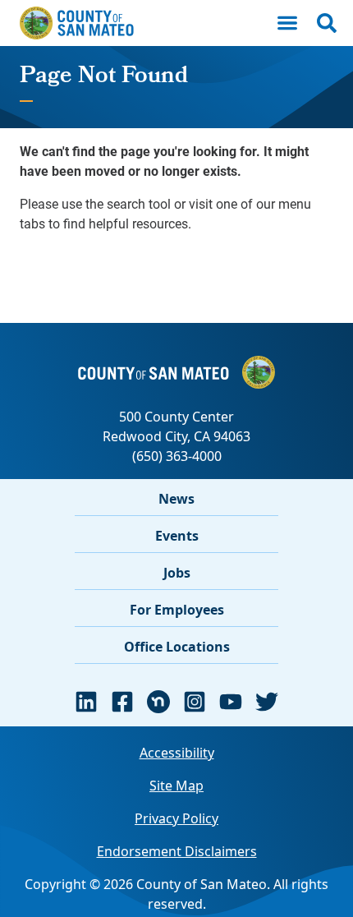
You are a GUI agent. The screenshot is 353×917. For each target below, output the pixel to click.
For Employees (177, 610)
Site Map (176, 785)
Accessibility (177, 753)
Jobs (176, 573)
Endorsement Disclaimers (177, 851)
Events (177, 536)
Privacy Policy (176, 818)
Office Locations (177, 647)
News (176, 499)
